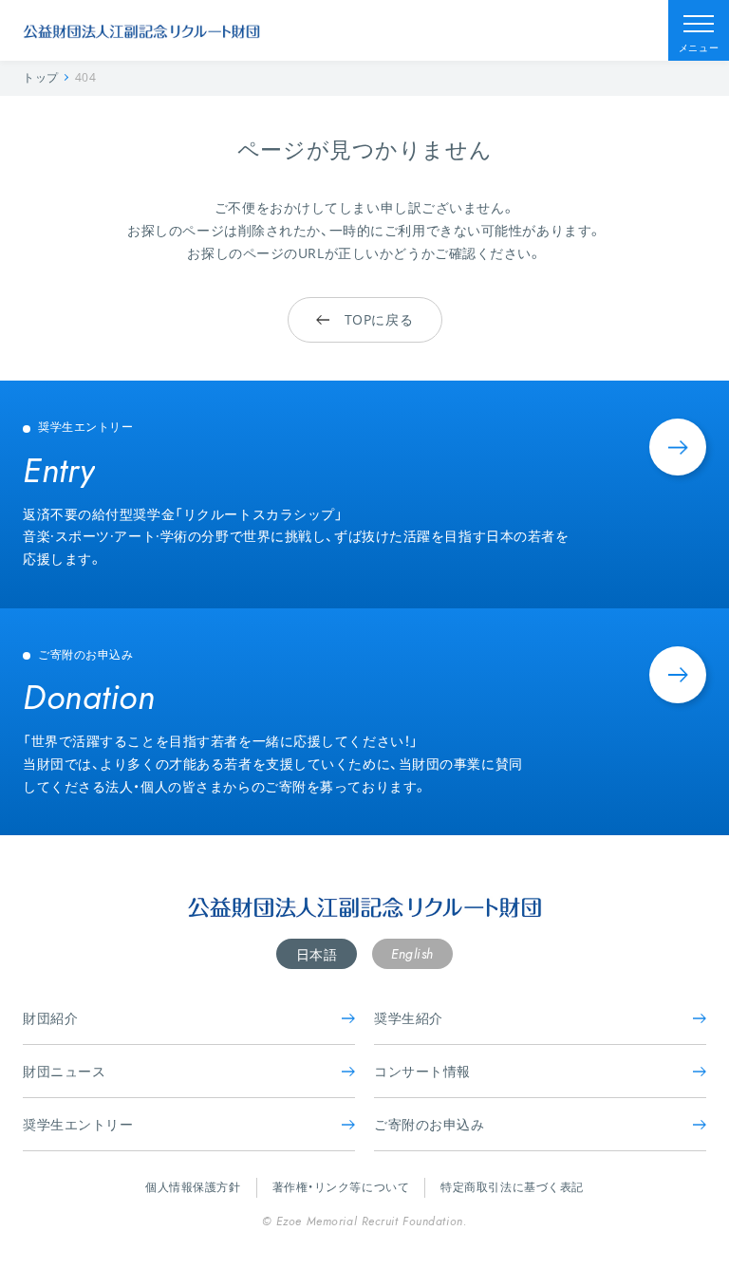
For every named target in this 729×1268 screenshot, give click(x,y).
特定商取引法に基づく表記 (512, 1187)
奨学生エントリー (78, 1124)
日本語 (317, 954)
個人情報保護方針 (192, 1187)
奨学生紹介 (408, 1018)
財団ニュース (64, 1071)
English (412, 953)
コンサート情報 (422, 1071)
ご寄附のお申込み (429, 1124)
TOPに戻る (379, 319)
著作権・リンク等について (341, 1187)
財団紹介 (50, 1018)
